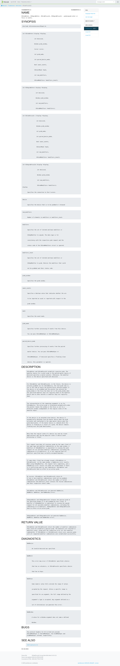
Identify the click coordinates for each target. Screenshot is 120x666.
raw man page (88, 17)
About (18, 1)
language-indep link (90, 13)
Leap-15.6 (87, 35)
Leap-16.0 (87, 31)
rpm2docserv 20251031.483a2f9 (86, 663)
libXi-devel (18, 5)
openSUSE (13, 1)
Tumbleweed (11, 5)
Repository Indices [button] (26, 1)
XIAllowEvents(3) (32, 645)
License (97, 663)
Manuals (4, 5)
